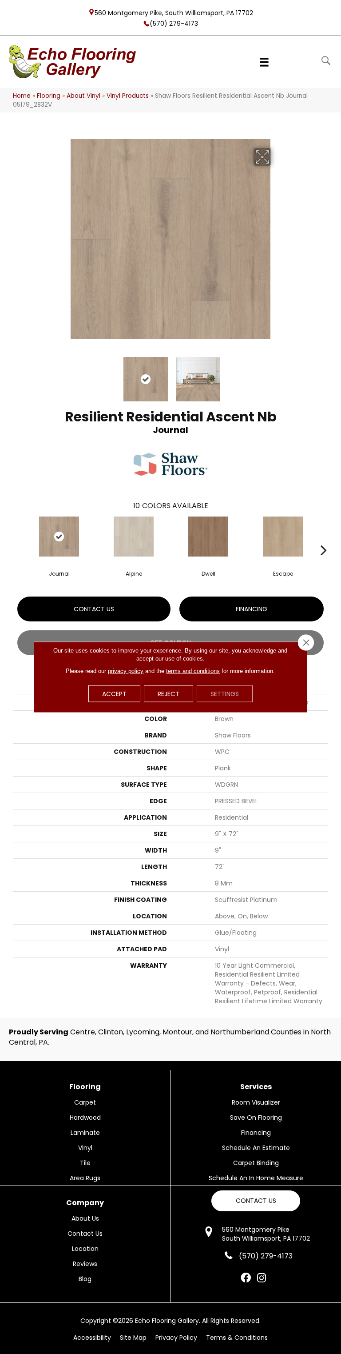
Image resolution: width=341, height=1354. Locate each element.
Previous (63, 374)
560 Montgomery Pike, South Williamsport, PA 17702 (174, 12)
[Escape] (283, 536)
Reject (168, 693)
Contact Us (94, 609)
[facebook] (246, 1278)
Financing (251, 609)
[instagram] (261, 1278)
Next (277, 374)
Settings (224, 693)
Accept (114, 693)
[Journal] (59, 536)
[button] (255, 1200)
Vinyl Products (128, 96)
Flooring (48, 96)
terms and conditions (193, 671)
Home (22, 96)
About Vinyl (83, 96)
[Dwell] (208, 536)
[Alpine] (133, 536)
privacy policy (125, 671)
